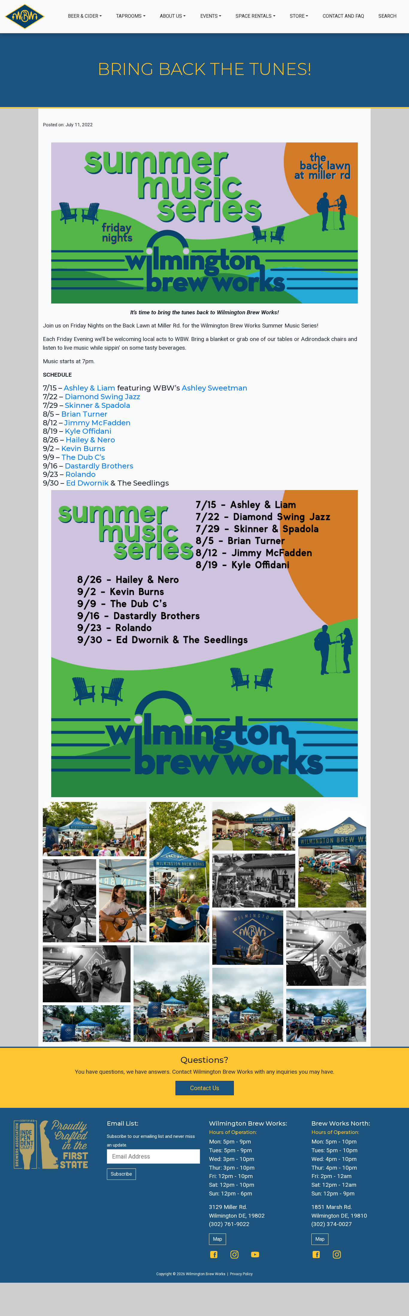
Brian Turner (84, 414)
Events (209, 16)
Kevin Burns (83, 448)
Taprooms (129, 16)
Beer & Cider (83, 16)
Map (217, 1239)
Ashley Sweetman (214, 388)
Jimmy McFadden (97, 422)
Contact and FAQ (343, 16)
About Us (171, 16)
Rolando (80, 474)
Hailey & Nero (90, 439)
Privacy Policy (241, 1274)
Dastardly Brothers (99, 466)
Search (387, 16)
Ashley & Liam (88, 388)
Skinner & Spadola (97, 405)
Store (297, 16)
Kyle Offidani (88, 431)
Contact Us (204, 1088)
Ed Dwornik (87, 483)
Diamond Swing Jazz (102, 396)
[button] (94, 829)
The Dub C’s (83, 457)
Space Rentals (254, 16)
